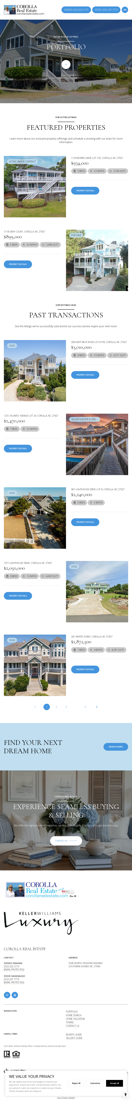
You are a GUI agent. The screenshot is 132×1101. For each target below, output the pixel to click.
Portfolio (72, 1011)
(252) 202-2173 (11, 966)
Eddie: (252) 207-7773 (106, 9)
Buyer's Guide (74, 1034)
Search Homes (116, 746)
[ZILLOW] (15, 995)
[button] (66, 841)
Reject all (76, 1083)
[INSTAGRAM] (7, 995)
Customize (95, 1083)
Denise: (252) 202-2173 (76, 9)
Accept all (114, 1083)
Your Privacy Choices (66, 1097)
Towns (70, 1022)
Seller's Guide (74, 1038)
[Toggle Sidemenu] (125, 10)
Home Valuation (75, 1018)
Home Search (73, 1015)
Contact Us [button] (72, 1025)
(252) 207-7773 (11, 979)
